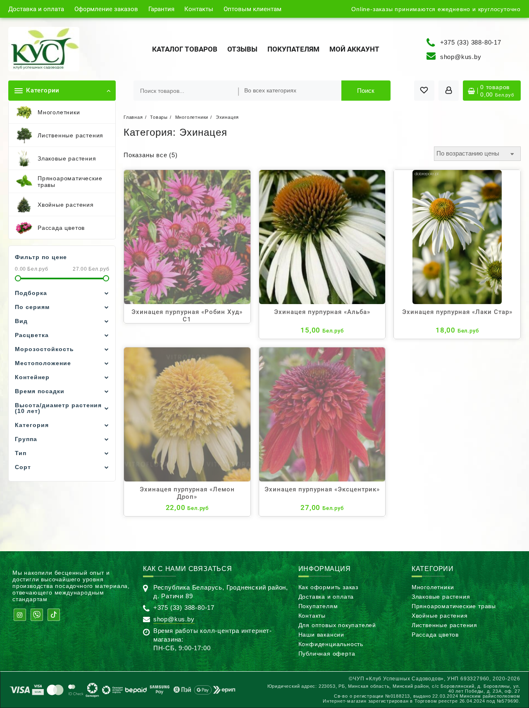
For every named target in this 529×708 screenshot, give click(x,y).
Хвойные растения (440, 615)
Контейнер (32, 377)
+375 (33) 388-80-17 (470, 41)
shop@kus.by (460, 56)
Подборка (31, 293)
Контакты (312, 615)
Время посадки (39, 391)
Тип (20, 453)
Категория (32, 425)
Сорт (23, 467)
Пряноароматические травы (454, 606)
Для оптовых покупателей (337, 625)
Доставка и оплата (326, 596)
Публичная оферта (326, 653)
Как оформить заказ (328, 587)
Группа (26, 439)
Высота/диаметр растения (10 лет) (58, 408)
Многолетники (433, 587)
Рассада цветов (435, 634)
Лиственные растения (444, 625)
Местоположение (43, 363)
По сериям (32, 307)
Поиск (365, 90)
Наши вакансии (321, 634)
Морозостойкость (44, 349)
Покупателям (318, 606)
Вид (21, 321)
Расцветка (32, 335)
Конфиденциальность (330, 644)
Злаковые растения (441, 596)
